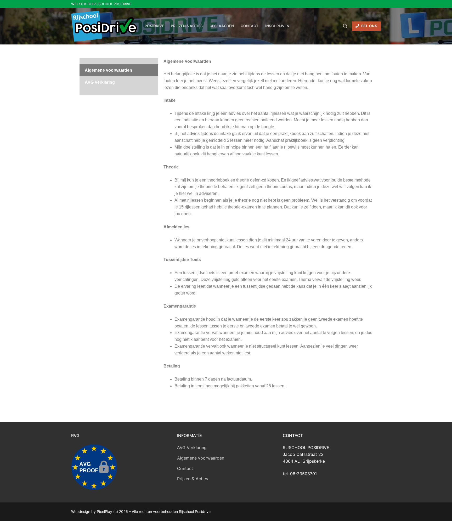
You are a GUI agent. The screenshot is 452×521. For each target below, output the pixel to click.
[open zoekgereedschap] (345, 26)
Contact (185, 468)
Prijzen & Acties (192, 478)
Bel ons (368, 26)
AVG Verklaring (100, 82)
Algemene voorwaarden (108, 70)
